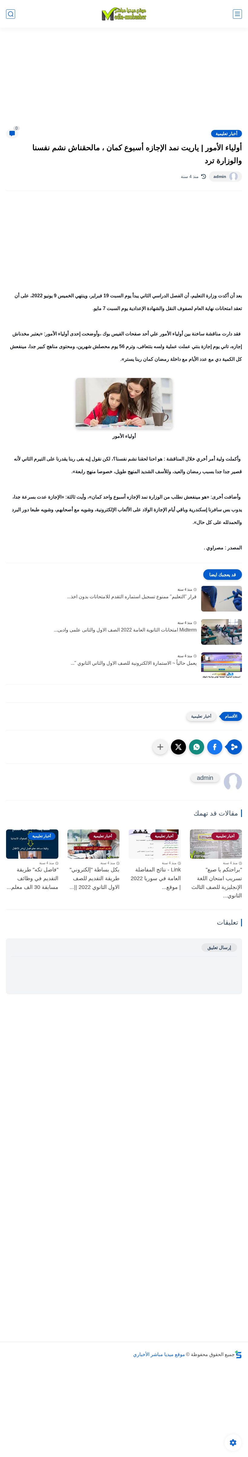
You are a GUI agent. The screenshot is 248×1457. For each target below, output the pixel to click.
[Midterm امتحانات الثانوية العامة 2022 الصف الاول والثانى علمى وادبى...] (221, 632)
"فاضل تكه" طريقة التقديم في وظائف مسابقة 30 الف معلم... (32, 878)
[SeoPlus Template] (238, 1354)
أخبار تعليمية (226, 133)
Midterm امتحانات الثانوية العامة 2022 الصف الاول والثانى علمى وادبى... (125, 629)
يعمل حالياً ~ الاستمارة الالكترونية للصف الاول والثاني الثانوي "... (134, 663)
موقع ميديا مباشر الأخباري (159, 1354)
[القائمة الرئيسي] (237, 14)
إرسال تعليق (219, 947)
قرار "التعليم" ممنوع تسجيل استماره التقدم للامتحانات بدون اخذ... (132, 596)
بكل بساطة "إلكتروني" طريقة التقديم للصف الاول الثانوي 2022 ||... (94, 878)
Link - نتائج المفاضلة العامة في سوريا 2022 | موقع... (156, 878)
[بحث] (10, 14)
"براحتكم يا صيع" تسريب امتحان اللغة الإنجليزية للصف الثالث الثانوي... (216, 883)
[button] (214, 746)
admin (220, 176)
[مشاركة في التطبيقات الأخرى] (160, 746)
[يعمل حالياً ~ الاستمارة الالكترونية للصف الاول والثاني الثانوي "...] (221, 665)
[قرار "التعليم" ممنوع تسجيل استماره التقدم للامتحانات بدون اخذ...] (221, 599)
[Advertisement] (124, 82)
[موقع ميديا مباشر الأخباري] (124, 14)
